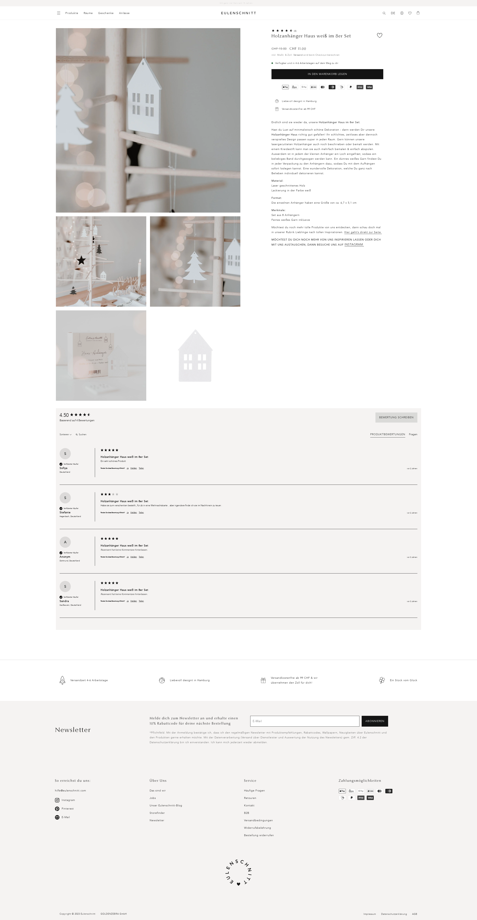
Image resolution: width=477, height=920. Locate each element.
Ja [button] (128, 468)
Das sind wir (158, 790)
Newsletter (157, 820)
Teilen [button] (141, 468)
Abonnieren (374, 721)
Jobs (153, 798)
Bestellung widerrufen (259, 835)
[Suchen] (384, 13)
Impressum (370, 914)
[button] (384, 13)
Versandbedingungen (258, 820)
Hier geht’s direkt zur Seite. (363, 232)
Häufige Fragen (254, 790)
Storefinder (157, 813)
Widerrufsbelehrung (257, 827)
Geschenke (106, 13)
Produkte (71, 13)
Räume (88, 13)
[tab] (387, 435)
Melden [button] (133, 468)
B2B (246, 813)
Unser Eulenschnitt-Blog (166, 805)
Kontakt (249, 805)
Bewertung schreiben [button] (396, 417)
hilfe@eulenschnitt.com (70, 790)
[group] (79, 415)
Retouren (250, 798)
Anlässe (124, 13)
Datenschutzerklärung (394, 914)
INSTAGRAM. (354, 244)
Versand (298, 55)
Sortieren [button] (65, 434)
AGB (414, 914)
